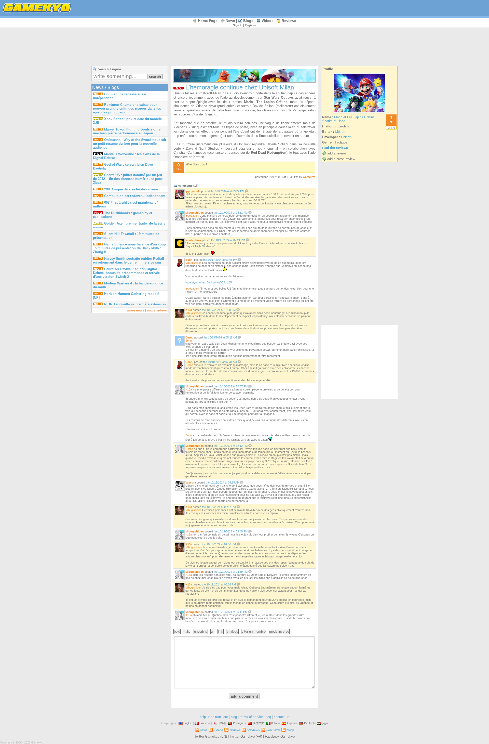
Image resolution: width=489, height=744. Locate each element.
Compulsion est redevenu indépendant (134, 196)
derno (189, 337)
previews (253, 730)
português (239, 723)
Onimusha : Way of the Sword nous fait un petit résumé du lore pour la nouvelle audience (129, 143)
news (230, 21)
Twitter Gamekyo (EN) (210, 736)
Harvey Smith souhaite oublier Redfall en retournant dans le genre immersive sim (128, 260)
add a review (336, 153)
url (212, 631)
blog (234, 717)
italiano (275, 723)
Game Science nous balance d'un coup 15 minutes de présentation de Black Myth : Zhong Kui (129, 248)
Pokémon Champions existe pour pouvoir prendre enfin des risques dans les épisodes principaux (127, 108)
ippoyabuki (192, 191)
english (187, 723)
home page (208, 21)
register (250, 25)
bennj (189, 259)
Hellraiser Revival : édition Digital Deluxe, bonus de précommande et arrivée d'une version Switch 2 (126, 273)
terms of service (252, 717)
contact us (281, 717)
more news (135, 310)
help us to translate (214, 717)
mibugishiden (194, 212)
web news (273, 730)
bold (177, 631)
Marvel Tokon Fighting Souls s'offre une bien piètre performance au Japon (126, 131)
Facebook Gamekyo (280, 736)
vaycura (190, 482)
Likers (391, 127)
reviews (289, 21)
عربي (325, 723)
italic (187, 631)
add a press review (341, 159)
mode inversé (279, 631)
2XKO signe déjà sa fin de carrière (131, 189)
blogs (248, 21)
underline (200, 631)
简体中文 (258, 723)
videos (268, 21)
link (220, 631)
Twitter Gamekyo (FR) (246, 736)
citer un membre (254, 631)
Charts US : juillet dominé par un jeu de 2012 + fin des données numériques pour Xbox (127, 179)
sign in (237, 25)
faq (268, 717)
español (292, 723)
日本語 (222, 723)
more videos (157, 310)
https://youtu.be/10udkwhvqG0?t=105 (208, 282)
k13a (188, 309)
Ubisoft (340, 132)
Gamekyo (309, 176)
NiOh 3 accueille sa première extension (135, 304)
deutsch (309, 723)
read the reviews (335, 148)
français (204, 723)
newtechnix (193, 240)
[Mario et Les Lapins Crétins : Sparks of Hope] (359, 113)
